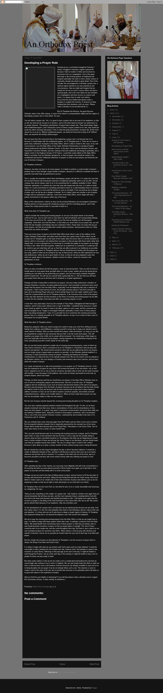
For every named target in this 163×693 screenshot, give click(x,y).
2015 (112, 110)
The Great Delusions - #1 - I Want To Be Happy (122, 207)
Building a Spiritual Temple (119, 188)
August (115, 130)
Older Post (94, 664)
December (116, 116)
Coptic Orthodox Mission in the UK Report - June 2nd (122, 231)
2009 (112, 259)
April (114, 241)
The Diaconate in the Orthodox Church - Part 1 (122, 165)
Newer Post (29, 664)
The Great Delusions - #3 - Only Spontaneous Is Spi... (122, 195)
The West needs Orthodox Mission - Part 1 (122, 214)
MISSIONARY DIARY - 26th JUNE (121, 158)
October (115, 123)
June (114, 137)
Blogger (94, 688)
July (114, 134)
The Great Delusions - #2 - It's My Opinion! (122, 202)
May (114, 237)
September (117, 127)
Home (62, 664)
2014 (112, 113)
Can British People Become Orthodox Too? (122, 177)
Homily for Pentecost (120, 225)
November (116, 120)
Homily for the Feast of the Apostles (121, 141)
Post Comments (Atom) (67, 672)
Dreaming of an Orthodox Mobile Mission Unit (122, 221)
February (116, 248)
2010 (112, 256)
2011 (112, 252)
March (115, 244)
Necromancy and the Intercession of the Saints (120, 151)
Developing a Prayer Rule (122, 146)
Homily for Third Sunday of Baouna (121, 183)
